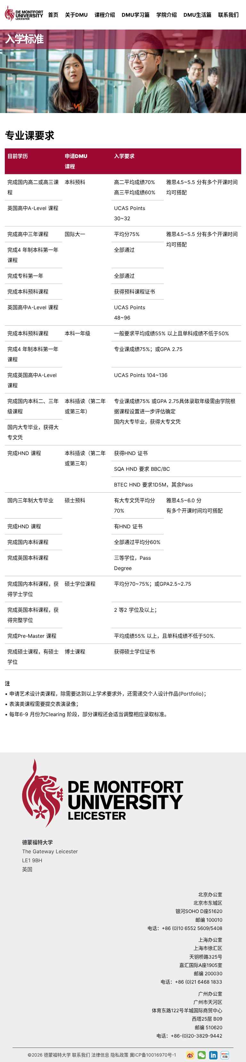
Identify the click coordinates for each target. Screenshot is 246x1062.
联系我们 (228, 15)
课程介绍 (104, 15)
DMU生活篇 (197, 15)
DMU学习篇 (136, 15)
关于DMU (76, 15)
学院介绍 (166, 15)
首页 (53, 15)
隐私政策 (119, 1055)
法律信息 (100, 1055)
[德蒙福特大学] (24, 12)
